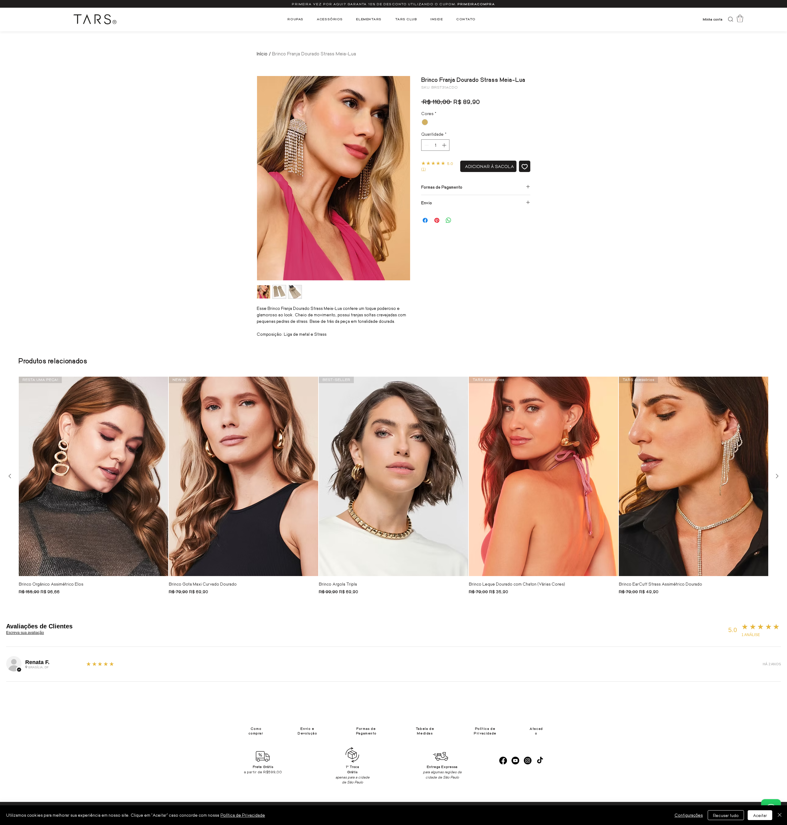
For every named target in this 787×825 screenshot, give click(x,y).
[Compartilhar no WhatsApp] (448, 220)
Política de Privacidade (242, 815)
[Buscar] (730, 19)
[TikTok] (540, 760)
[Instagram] (528, 760)
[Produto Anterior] (10, 476)
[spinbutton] (435, 145)
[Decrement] (426, 145)
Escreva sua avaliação (25, 633)
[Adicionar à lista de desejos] (524, 166)
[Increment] (445, 145)
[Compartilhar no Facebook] (425, 220)
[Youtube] (515, 760)
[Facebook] (503, 760)
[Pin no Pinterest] (437, 220)
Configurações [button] (688, 815)
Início (262, 53)
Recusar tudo (726, 815)
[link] (740, 18)
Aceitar (760, 815)
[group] (393, 486)
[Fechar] (779, 815)
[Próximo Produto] (777, 476)
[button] (295, 19)
